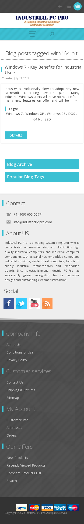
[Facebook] (9, 303)
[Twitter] (21, 303)
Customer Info (17, 420)
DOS (71, 113)
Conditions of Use (20, 352)
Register (60, 6)
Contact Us (15, 382)
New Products (17, 457)
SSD (48, 119)
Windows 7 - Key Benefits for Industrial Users (44, 69)
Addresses (14, 427)
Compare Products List (24, 473)
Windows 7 (14, 113)
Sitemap (13, 397)
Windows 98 (56, 113)
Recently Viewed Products (26, 465)
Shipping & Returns (21, 390)
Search (12, 480)
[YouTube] (34, 303)
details (16, 135)
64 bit (37, 119)
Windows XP (34, 113)
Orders (12, 435)
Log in (69, 6)
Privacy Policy (17, 360)
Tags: (13, 109)
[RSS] (47, 303)
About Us (14, 344)
